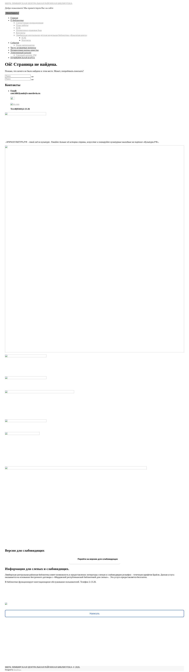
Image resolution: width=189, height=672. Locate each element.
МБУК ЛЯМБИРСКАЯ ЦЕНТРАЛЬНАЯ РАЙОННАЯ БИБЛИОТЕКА (38, 3)
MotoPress (17, 670)
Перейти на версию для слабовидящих (97, 559)
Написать (94, 613)
